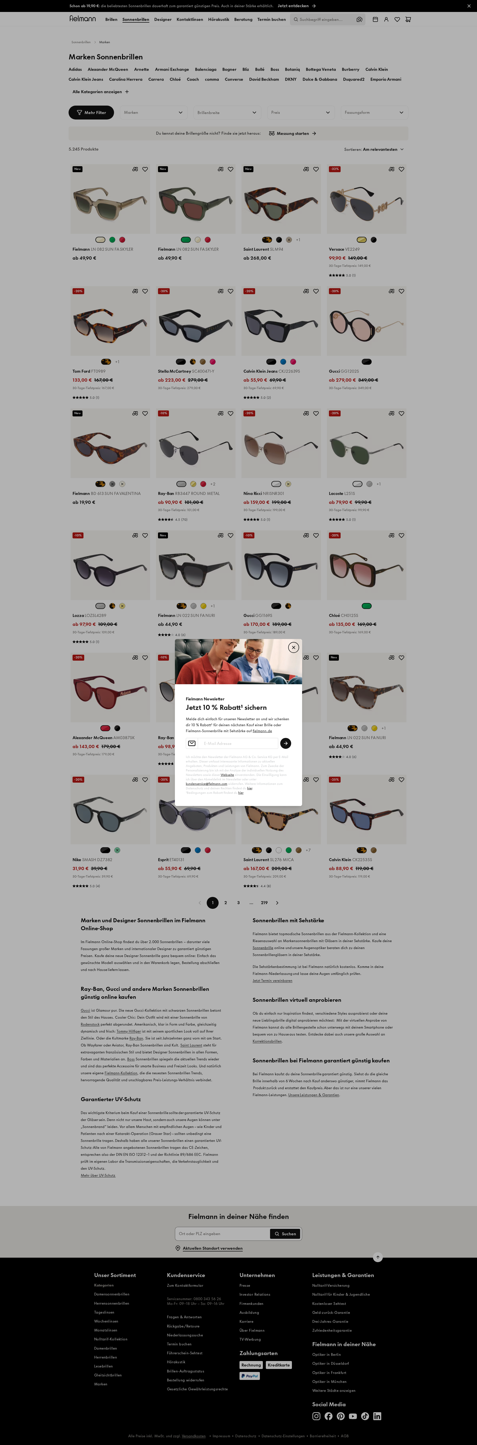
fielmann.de (262, 731)
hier (249, 788)
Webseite (227, 775)
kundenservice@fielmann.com (206, 784)
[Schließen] (293, 647)
